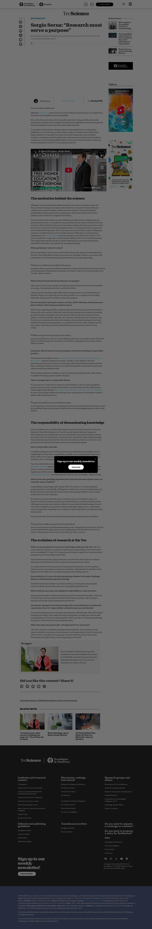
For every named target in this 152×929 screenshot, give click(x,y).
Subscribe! (76, 467)
